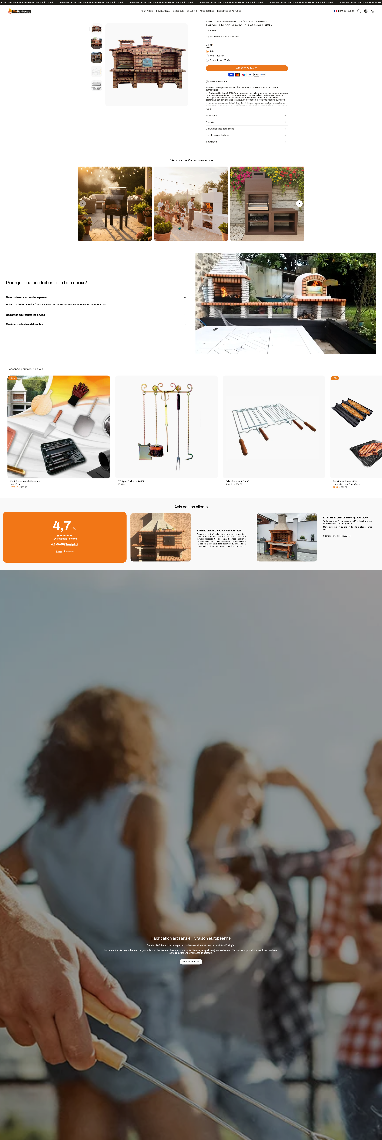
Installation (211, 142)
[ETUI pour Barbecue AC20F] (166, 427)
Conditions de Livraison (217, 135)
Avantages (211, 116)
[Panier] (372, 11)
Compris (210, 122)
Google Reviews (68, 538)
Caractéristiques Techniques (220, 129)
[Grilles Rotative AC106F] (274, 427)
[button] (147, 11)
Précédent (105, 65)
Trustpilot (72, 544)
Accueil (209, 21)
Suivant (378, 427)
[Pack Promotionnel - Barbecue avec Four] (58, 427)
